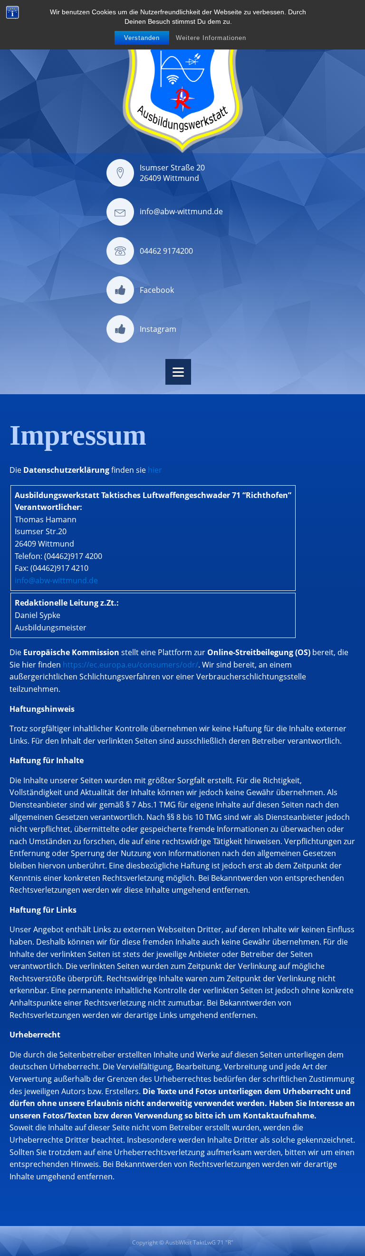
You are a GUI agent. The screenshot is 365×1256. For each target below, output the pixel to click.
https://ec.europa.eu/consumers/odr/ (130, 664)
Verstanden (142, 37)
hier (155, 470)
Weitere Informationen (211, 37)
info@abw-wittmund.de (181, 211)
